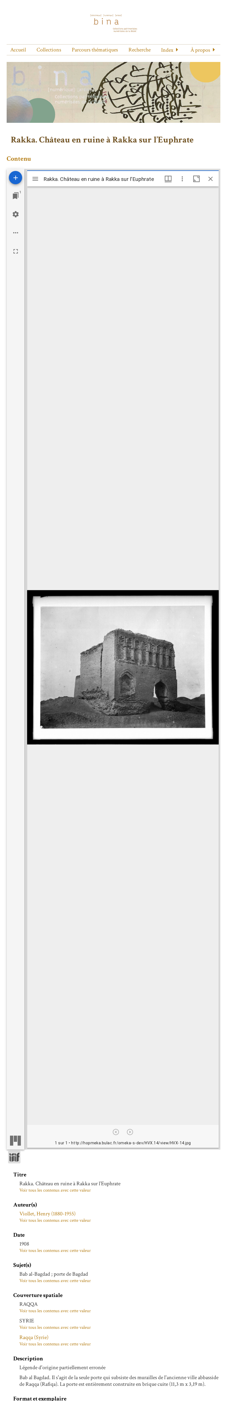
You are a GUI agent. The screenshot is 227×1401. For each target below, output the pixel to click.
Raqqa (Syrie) (33, 1337)
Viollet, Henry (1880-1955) (47, 1213)
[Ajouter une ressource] (15, 177)
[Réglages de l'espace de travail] (16, 214)
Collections (49, 49)
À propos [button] (200, 50)
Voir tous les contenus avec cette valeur (55, 1190)
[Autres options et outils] (182, 179)
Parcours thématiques (95, 49)
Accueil (18, 49)
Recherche (139, 49)
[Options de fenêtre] (168, 179)
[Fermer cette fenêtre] (210, 179)
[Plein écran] (16, 251)
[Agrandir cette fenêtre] (196, 179)
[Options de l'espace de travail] (16, 233)
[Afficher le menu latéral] (35, 179)
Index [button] (167, 50)
